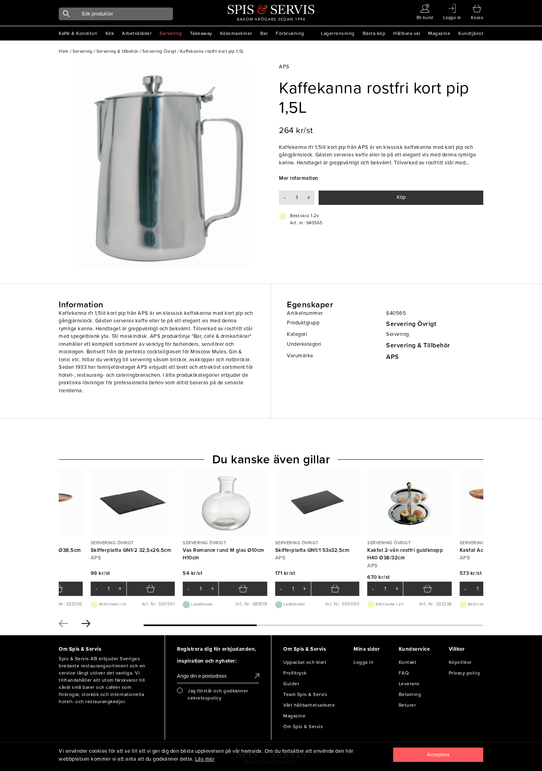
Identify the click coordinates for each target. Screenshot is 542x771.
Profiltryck (295, 673)
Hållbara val (406, 33)
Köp (401, 197)
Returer (407, 705)
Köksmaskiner (236, 33)
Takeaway (201, 33)
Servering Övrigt (411, 324)
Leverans (409, 683)
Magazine (439, 33)
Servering (171, 33)
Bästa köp (374, 33)
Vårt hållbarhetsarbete (309, 705)
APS (392, 357)
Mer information (298, 178)
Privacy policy (464, 673)
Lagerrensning (338, 33)
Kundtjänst (470, 33)
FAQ (404, 673)
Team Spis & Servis (305, 694)
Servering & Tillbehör (418, 345)
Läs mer (205, 759)
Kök (110, 33)
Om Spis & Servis (303, 726)
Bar (264, 33)
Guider (291, 683)
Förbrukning (290, 33)
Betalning (410, 694)
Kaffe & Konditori (78, 33)
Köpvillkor (460, 662)
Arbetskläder (137, 33)
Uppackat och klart (304, 662)
